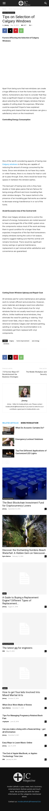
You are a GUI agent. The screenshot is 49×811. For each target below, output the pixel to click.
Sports (5, 688)
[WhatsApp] (21, 30)
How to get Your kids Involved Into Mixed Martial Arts (21, 694)
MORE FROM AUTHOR (29, 423)
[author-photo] (24, 397)
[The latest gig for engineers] (24, 629)
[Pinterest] (15, 30)
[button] (4, 3)
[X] (10, 30)
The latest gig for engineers (17, 647)
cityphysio (5, 721)
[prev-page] (3, 462)
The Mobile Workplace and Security (36, 373)
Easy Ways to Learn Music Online (17, 742)
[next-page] (7, 462)
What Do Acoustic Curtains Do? (29, 428)
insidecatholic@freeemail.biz (29, 801)
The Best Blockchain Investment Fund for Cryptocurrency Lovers (23, 504)
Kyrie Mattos (6, 556)
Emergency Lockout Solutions (29, 439)
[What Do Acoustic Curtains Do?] (8, 430)
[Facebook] (4, 30)
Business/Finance (8, 498)
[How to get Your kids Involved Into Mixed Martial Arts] (24, 673)
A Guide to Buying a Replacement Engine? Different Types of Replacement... (20, 600)
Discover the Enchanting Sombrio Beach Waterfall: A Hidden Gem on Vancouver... (24, 551)
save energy (35, 341)
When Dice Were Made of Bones (17, 705)
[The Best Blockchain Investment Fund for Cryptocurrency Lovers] (24, 484)
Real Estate (6, 445)
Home (4, 9)
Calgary (11, 341)
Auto (4, 593)
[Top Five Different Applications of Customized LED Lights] (8, 453)
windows (6, 344)
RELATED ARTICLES (10, 423)
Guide (4, 546)
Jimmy (7, 25)
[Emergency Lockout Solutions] (8, 442)
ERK (3, 651)
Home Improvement (15, 9)
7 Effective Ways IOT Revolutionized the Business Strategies (10, 374)
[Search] (45, 3)
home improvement (23, 341)
